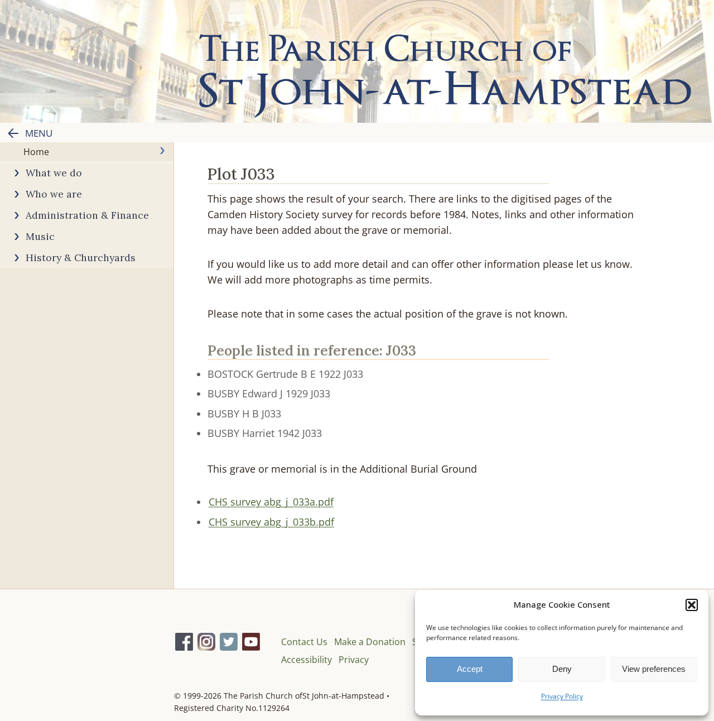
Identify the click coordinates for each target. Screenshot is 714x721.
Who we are (54, 194)
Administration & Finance (87, 215)
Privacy (354, 659)
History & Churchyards (81, 257)
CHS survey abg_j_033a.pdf (271, 501)
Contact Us (304, 642)
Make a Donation (370, 642)
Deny (562, 669)
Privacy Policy (562, 696)
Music (40, 236)
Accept (470, 669)
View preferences (654, 669)
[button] (691, 605)
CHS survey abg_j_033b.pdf (271, 521)
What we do (54, 172)
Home (36, 152)
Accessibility (306, 659)
